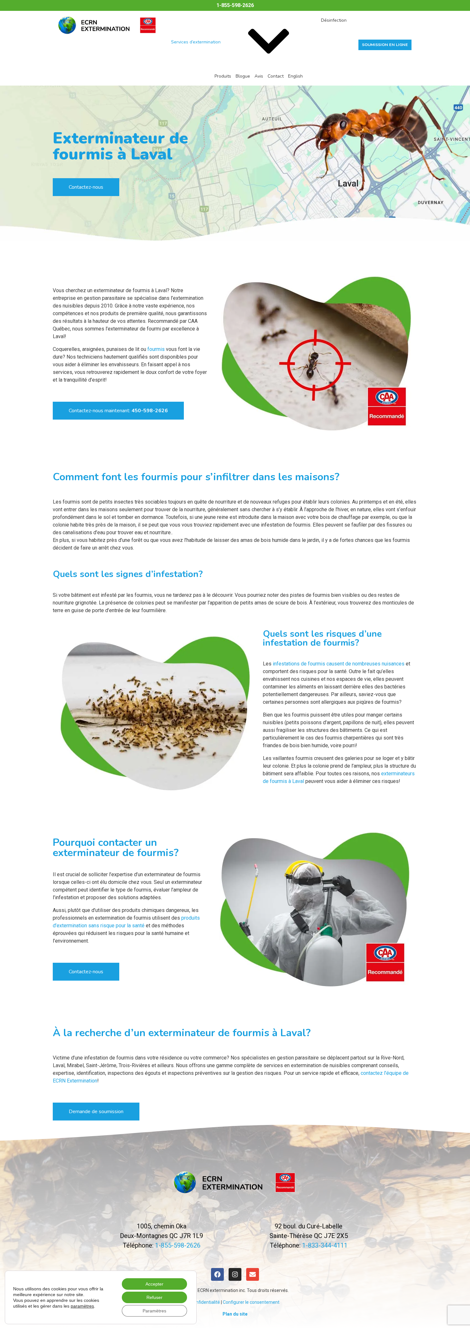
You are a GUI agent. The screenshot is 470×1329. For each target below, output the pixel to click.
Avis (259, 76)
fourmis (156, 349)
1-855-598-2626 (235, 5)
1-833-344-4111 (325, 1245)
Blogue (243, 76)
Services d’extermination (196, 42)
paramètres (82, 1306)
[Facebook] (217, 1274)
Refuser (154, 1297)
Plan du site (235, 1314)
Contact (276, 76)
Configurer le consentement (251, 1302)
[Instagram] (235, 1274)
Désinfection (334, 20)
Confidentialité (205, 1302)
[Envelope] (252, 1274)
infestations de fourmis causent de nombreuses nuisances (338, 664)
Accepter (154, 1284)
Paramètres (154, 1310)
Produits (223, 76)
